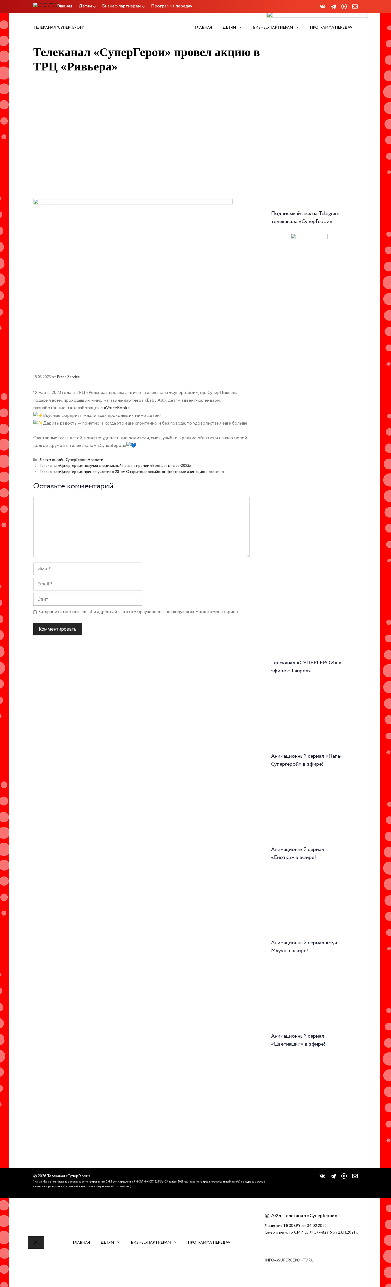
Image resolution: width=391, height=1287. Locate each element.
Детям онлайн (51, 460)
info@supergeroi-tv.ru (289, 1260)
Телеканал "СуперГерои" (58, 27)
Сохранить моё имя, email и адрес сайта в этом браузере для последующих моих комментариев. (139, 612)
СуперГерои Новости (84, 460)
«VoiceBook (115, 408)
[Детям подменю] (94, 6)
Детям (229, 27)
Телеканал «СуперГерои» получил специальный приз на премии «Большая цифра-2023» (115, 466)
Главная (203, 27)
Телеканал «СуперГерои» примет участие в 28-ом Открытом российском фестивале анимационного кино (131, 472)
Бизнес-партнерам (273, 27)
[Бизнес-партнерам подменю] (143, 6)
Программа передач (331, 27)
